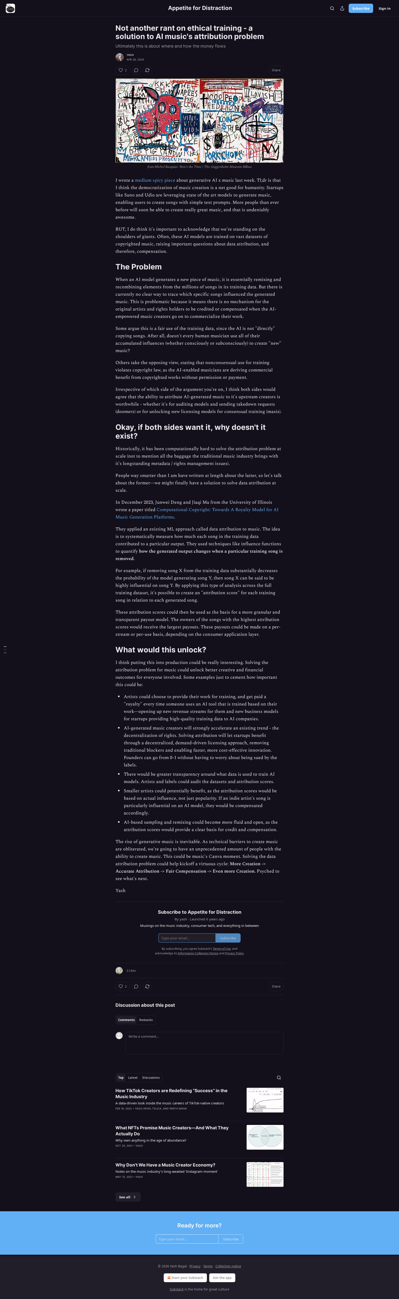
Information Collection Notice (198, 953)
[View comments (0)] (136, 70)
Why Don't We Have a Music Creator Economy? (165, 1165)
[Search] (332, 8)
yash (130, 55)
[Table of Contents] (5, 650)
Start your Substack (187, 1277)
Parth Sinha (178, 1108)
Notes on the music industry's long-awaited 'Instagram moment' (166, 1171)
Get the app (222, 1277)
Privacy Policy (234, 953)
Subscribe (360, 8)
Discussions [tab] (151, 1078)
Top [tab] (121, 1078)
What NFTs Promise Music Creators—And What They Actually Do (172, 1130)
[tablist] (135, 1020)
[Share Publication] (342, 8)
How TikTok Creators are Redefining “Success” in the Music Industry (171, 1093)
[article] (199, 1102)
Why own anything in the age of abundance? (150, 1140)
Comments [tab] (126, 1020)
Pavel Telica (152, 1108)
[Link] (109, 267)
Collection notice (228, 1266)
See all (124, 1197)
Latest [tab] (133, 1078)
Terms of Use (222, 948)
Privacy (195, 1266)
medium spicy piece (155, 180)
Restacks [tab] (146, 1020)
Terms (208, 1266)
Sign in (385, 8)
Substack (177, 1289)
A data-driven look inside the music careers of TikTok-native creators (169, 1103)
